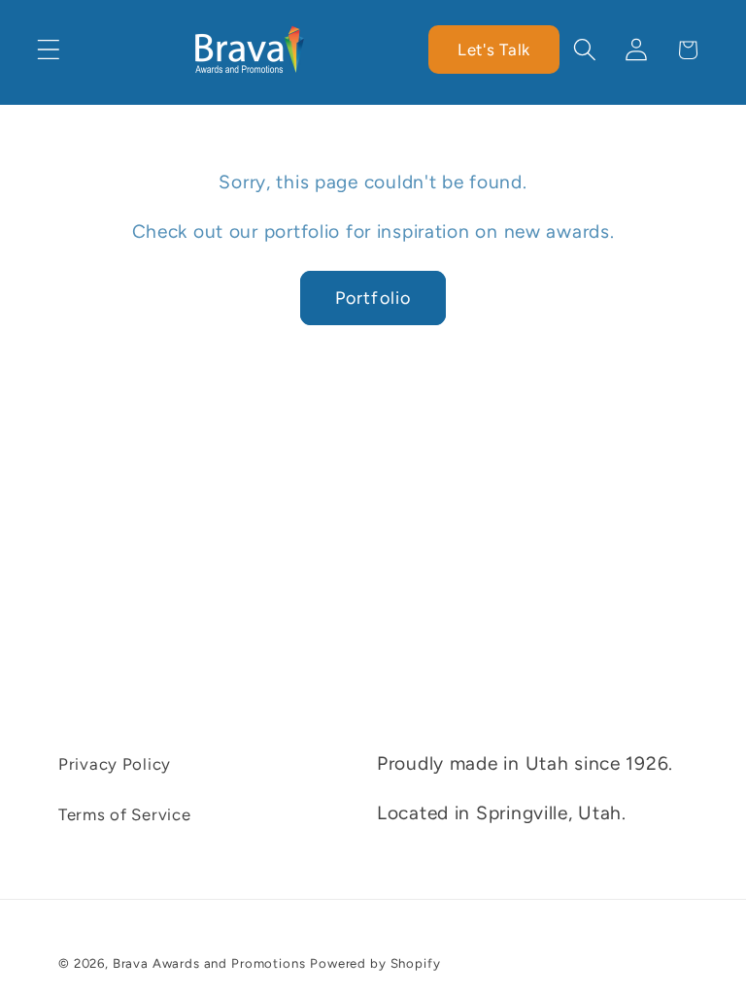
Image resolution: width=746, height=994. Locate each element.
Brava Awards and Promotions (209, 963)
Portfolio (373, 298)
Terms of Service (124, 814)
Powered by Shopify (375, 963)
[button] (49, 50)
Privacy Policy (114, 764)
